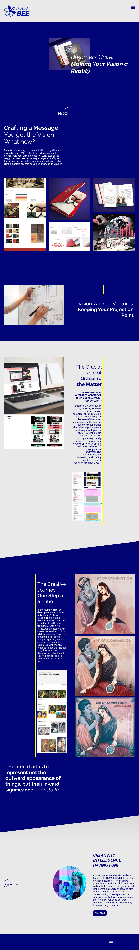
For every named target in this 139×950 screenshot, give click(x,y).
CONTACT (100, 913)
